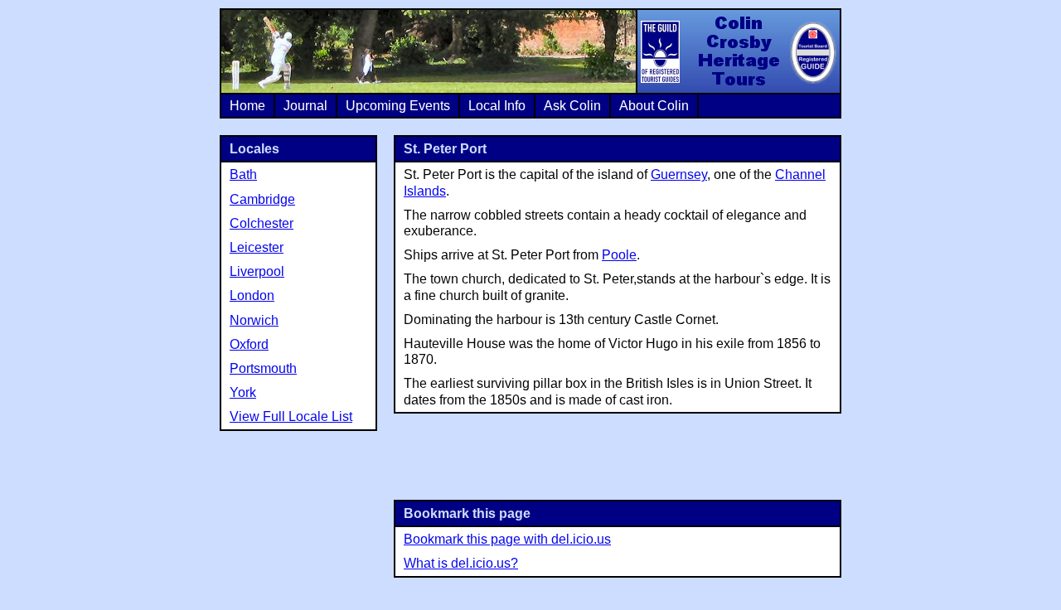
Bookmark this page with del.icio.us (507, 539)
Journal (305, 106)
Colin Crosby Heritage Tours (738, 51)
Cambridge (262, 199)
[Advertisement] (617, 455)
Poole (619, 255)
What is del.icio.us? (461, 563)
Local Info (497, 106)
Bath (243, 174)
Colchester (261, 223)
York (243, 392)
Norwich (254, 320)
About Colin (654, 106)
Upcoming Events (398, 106)
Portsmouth (263, 368)
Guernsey (679, 174)
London (252, 295)
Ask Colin (572, 106)
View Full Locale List (291, 416)
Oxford (249, 344)
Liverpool (257, 271)
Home (247, 106)
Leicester (256, 247)
